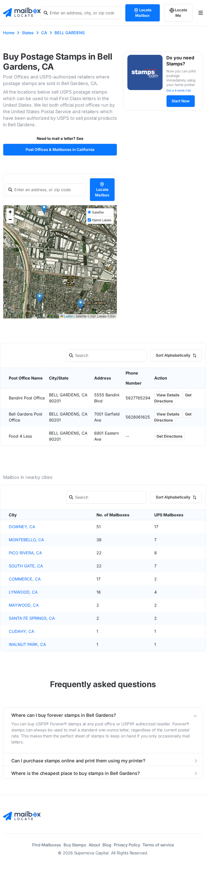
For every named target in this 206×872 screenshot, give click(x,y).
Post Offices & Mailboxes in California (60, 149)
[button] (44, 209)
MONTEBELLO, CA (26, 539)
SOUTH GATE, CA (26, 565)
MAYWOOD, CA (24, 605)
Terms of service (158, 844)
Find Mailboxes (46, 844)
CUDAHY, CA (21, 631)
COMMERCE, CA (25, 579)
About (94, 844)
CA (44, 32)
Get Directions (172, 398)
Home (8, 32)
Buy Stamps (75, 844)
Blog (106, 844)
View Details (168, 395)
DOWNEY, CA (22, 526)
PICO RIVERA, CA (25, 552)
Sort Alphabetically (173, 355)
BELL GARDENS (70, 32)
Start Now (181, 101)
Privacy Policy (127, 844)
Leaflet (68, 316)
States (28, 32)
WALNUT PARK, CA (27, 644)
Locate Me (181, 13)
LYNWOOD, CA (23, 592)
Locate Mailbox (143, 13)
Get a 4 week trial (178, 90)
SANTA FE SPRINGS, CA (32, 618)
